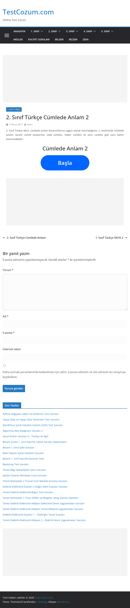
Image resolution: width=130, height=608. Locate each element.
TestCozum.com (28, 11)
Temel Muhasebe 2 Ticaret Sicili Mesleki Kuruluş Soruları (35, 481)
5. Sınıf (105, 31)
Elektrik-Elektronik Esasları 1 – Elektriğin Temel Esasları (34, 514)
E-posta (9, 333)
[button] (41, 31)
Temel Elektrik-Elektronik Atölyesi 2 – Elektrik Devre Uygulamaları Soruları (44, 520)
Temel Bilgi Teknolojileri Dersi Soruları (24, 469)
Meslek (18, 39)
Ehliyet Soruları (39, 39)
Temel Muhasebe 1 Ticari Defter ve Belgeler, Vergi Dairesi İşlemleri (41, 497)
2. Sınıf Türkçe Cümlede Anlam (26, 238)
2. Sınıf (52, 31)
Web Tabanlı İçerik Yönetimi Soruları (23, 453)
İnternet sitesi (11, 349)
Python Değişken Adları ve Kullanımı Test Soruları (31, 414)
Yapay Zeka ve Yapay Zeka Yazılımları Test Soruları (31, 419)
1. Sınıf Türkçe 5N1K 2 (109, 238)
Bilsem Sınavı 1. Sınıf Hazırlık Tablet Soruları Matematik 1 (35, 442)
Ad (5, 316)
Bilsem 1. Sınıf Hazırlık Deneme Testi (23, 458)
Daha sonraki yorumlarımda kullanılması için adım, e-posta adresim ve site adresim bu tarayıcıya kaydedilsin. (64, 374)
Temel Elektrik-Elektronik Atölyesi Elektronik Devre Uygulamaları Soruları (44, 503)
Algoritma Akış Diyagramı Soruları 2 (23, 430)
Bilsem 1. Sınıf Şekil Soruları (18, 447)
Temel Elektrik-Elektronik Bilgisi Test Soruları (28, 492)
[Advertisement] (65, 78)
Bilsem (59, 39)
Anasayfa (19, 31)
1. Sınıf (35, 31)
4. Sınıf (88, 31)
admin (30, 124)
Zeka (86, 39)
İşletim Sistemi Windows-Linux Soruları (25, 475)
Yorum (8, 270)
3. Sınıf (70, 31)
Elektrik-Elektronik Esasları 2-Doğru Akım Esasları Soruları (35, 486)
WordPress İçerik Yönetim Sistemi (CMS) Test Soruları (33, 425)
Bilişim (73, 39)
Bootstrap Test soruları (16, 464)
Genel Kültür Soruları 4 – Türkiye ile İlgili (25, 436)
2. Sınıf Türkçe (13, 109)
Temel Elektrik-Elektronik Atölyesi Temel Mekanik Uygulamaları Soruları (43, 509)
